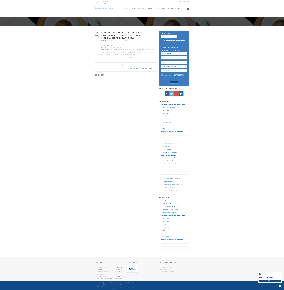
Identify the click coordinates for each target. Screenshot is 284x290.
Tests (157, 8)
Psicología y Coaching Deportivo (171, 173)
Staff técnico (119, 269)
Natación (165, 137)
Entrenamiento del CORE (169, 181)
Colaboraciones (101, 274)
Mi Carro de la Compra (174, 8)
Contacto (139, 288)
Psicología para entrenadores (170, 209)
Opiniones (119, 278)
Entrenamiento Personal (169, 187)
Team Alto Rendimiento (113, 40)
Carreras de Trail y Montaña (170, 152)
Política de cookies (120, 288)
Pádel (164, 125)
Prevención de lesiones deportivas (171, 164)
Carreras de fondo (167, 146)
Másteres (141, 8)
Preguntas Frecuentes (103, 271)
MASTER (179, 50)
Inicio (125, 8)
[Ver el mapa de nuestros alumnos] (132, 268)
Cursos (133, 8)
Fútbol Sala (166, 119)
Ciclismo (165, 134)
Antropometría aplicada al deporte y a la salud (175, 157)
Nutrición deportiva (168, 167)
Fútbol (164, 116)
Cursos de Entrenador (102, 267)
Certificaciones (101, 273)
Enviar (174, 82)
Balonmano (166, 113)
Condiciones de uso (131, 288)
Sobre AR (118, 266)
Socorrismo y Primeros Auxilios (171, 170)
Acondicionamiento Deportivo (171, 107)
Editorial (149, 8)
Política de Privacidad (165, 75)
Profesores (119, 271)
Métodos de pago (101, 276)
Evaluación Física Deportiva (170, 161)
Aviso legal (112, 288)
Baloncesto (166, 110)
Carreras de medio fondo (169, 143)
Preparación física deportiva (170, 212)
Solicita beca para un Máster (104, 278)
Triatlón (165, 140)
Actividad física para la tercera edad (172, 178)
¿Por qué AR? (119, 267)
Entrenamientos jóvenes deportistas (172, 184)
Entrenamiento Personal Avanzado (172, 206)
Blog (163, 8)
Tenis (164, 128)
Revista (118, 274)
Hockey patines (167, 122)
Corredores (166, 242)
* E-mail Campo (166, 33)
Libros (117, 273)
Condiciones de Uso (178, 74)
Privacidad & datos (103, 288)
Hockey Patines (167, 236)
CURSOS (166, 50)
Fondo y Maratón (167, 149)
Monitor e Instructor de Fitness (171, 190)
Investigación (119, 276)
